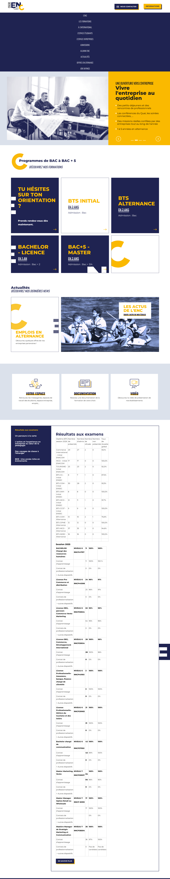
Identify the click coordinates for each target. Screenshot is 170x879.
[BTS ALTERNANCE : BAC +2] (135, 205)
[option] (85, 108)
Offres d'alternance (35, 324)
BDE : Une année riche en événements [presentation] (27, 460)
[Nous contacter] (35, 205)
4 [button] (144, 140)
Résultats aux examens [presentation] (26, 430)
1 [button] (132, 140)
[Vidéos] (134, 392)
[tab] (31, 430)
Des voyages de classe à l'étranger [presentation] (27, 452)
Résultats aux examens (79, 434)
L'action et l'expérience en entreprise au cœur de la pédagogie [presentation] (28, 444)
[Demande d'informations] (85, 392)
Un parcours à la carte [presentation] (26, 436)
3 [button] (140, 140)
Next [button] (158, 138)
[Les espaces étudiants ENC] (35, 392)
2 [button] (136, 140)
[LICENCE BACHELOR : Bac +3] (35, 254)
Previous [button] (118, 138)
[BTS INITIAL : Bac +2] (85, 205)
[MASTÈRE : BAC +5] (85, 254)
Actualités (110, 324)
